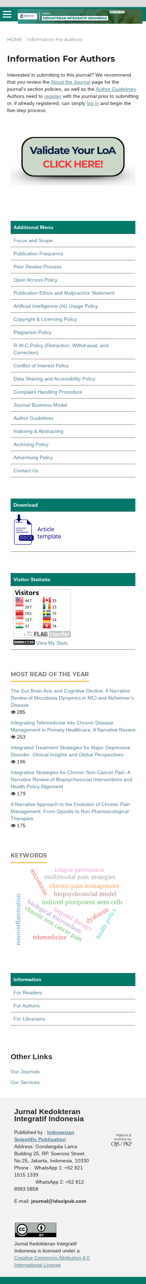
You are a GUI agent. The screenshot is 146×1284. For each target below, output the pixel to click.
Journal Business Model (40, 405)
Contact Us (25, 470)
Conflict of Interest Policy (41, 365)
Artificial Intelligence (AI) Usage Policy (55, 306)
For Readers (27, 992)
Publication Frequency (38, 253)
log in (93, 103)
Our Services (25, 1082)
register (52, 96)
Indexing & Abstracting (38, 431)
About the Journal (70, 82)
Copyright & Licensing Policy (45, 319)
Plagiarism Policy (32, 332)
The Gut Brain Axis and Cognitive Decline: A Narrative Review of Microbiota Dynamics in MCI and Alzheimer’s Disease (72, 698)
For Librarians (29, 1019)
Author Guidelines (116, 89)
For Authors (26, 1005)
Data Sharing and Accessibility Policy (54, 379)
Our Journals (25, 1071)
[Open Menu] (7, 14)
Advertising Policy (33, 457)
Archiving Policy (31, 444)
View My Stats (52, 643)
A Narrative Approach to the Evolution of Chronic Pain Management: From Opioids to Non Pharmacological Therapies (70, 811)
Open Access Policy (35, 280)
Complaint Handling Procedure (47, 392)
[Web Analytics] (24, 643)
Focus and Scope (33, 240)
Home (14, 39)
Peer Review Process (37, 266)
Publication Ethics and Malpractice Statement (63, 293)
